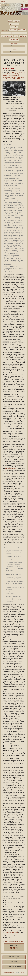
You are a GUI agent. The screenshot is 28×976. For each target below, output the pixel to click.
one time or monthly (14, 45)
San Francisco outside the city (19, 33)
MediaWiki (23, 972)
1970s (19, 29)
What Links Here (14, 39)
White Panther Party (11, 468)
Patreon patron (14, 51)
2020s (23, 29)
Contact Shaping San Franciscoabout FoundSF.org (14, 967)
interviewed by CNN (12, 932)
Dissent (16, 36)
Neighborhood (16, 21)
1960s (15, 29)
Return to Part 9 (7, 941)
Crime (24, 36)
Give (16, 26)
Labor (20, 36)
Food (11, 29)
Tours (12, 26)
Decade (10, 21)
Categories (5, 31)
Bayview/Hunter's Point (7, 36)
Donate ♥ (24, 8)
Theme (17, 24)
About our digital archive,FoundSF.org (14, 957)
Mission (9, 33)
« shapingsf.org (4, 5)
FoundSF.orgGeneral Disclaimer (14, 962)
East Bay (3, 33)
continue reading (18, 941)
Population (11, 24)
